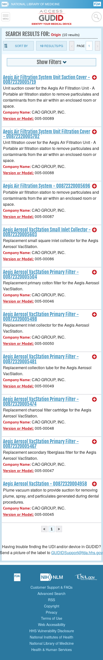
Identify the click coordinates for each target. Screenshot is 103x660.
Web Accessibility (51, 624)
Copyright (51, 605)
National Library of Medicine (35, 4)
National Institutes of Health (51, 636)
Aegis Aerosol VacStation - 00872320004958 (45, 484)
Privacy (51, 612)
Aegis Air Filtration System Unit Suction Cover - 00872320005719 (46, 79)
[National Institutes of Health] (6, 4)
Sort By (21, 46)
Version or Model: (18, 118)
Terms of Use (51, 618)
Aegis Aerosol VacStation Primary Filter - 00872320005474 (41, 401)
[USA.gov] (85, 578)
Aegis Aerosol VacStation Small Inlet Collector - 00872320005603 (47, 232)
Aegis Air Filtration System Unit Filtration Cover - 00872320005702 (46, 134)
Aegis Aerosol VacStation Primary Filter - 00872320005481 (41, 359)
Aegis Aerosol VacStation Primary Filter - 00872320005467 (41, 443)
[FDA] (98, 4)
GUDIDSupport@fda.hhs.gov (76, 552)
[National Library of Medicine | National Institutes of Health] (51, 578)
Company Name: (17, 112)
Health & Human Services (51, 649)
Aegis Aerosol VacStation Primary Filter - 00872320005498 (41, 316)
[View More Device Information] (94, 77)
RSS (51, 599)
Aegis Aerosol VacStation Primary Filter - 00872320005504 (41, 274)
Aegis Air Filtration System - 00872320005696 (46, 186)
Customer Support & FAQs (51, 587)
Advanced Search (52, 593)
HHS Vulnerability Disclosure (51, 630)
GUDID (52, 17)
